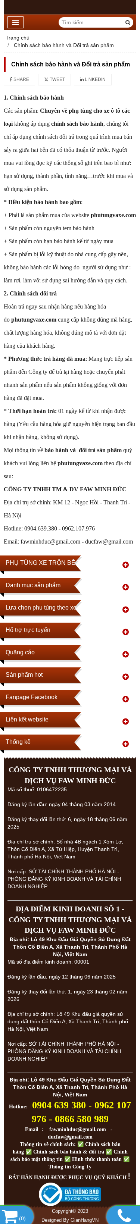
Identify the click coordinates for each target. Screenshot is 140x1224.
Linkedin (95, 79)
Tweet (57, 79)
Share (20, 79)
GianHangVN (85, 1220)
